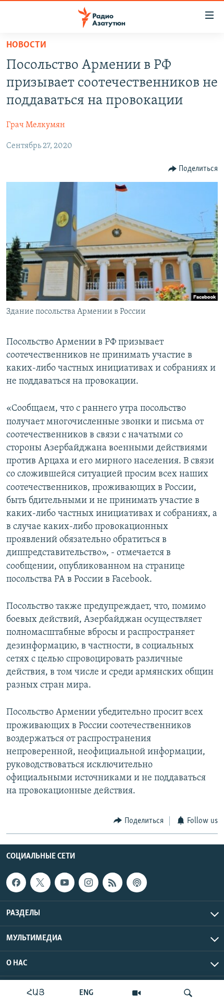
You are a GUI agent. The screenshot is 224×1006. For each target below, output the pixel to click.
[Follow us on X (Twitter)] (40, 882)
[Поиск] (188, 993)
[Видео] (136, 993)
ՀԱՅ (36, 993)
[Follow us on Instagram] (88, 882)
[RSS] (112, 882)
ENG (86, 993)
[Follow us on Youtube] (64, 882)
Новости (26, 45)
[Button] (193, 169)
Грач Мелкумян (35, 125)
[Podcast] (136, 882)
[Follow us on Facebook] (16, 882)
